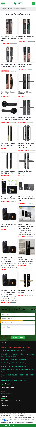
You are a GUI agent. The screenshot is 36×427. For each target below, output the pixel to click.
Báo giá (3, 391)
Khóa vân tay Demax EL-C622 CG (26, 291)
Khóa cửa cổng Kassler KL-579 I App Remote (8, 198)
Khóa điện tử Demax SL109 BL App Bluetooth (9, 118)
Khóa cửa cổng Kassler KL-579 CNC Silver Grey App (26, 199)
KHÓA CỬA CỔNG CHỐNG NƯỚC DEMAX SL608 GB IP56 (26, 226)
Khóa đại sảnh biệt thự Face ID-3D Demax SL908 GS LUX (26, 145)
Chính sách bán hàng (6, 393)
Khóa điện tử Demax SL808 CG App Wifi (8, 144)
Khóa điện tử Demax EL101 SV (25, 172)
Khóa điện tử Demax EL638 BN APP (25, 93)
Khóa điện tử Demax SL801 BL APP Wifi (8, 172)
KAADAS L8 (22, 257)
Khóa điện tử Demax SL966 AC (8, 93)
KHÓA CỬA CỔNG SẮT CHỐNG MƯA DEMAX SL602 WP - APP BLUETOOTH (8, 292)
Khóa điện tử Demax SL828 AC (25, 65)
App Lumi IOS (4, 403)
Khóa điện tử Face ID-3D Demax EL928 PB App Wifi (9, 38)
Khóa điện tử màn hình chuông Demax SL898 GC (8, 66)
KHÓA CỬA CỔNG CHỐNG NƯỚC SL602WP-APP (7, 259)
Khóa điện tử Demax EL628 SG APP (25, 118)
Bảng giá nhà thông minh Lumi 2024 (10, 400)
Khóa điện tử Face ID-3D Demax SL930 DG (26, 37)
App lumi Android (5, 405)
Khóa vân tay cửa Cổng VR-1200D (8, 225)
